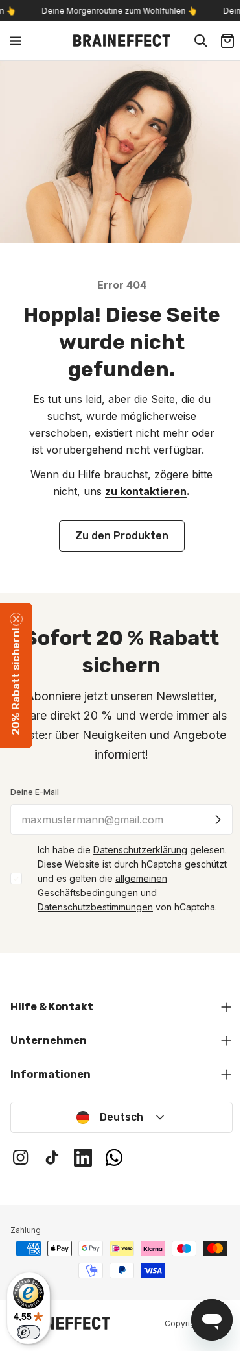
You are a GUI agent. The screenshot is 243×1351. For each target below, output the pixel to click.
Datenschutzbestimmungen (95, 906)
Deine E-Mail (34, 792)
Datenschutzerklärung (140, 849)
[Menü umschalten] (16, 41)
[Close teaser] (16, 619)
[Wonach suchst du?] (201, 41)
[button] (16, 675)
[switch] (28, 1332)
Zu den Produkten (121, 535)
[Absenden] (217, 819)
